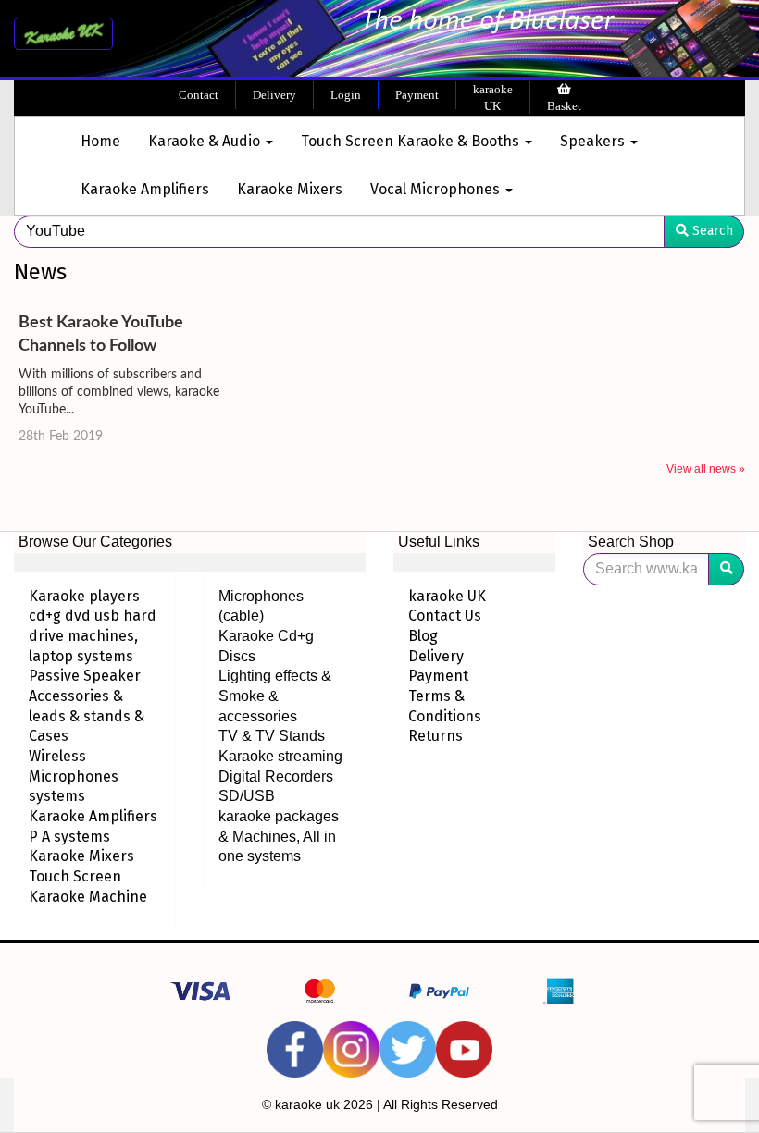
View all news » (705, 468)
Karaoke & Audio (206, 141)
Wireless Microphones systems (73, 776)
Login (345, 95)
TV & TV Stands (271, 736)
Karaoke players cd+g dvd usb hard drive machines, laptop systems (92, 626)
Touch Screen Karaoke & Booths (412, 141)
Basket (564, 106)
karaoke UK (493, 97)
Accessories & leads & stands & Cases (86, 716)
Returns (435, 736)
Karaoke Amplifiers (145, 189)
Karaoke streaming (280, 756)
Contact (198, 95)
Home (100, 141)
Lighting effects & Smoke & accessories (274, 695)
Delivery (274, 95)
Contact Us (444, 615)
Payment (417, 95)
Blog (423, 636)
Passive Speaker (85, 675)
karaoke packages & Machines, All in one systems (278, 836)
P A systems (69, 836)
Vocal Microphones (437, 189)
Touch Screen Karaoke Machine (88, 886)
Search (711, 231)
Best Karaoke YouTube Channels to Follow (101, 333)
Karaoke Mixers (289, 189)
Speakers (594, 141)
